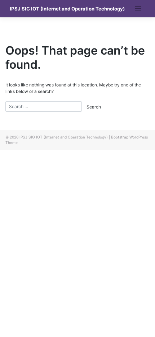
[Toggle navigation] (138, 9)
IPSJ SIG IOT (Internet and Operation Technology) (67, 9)
